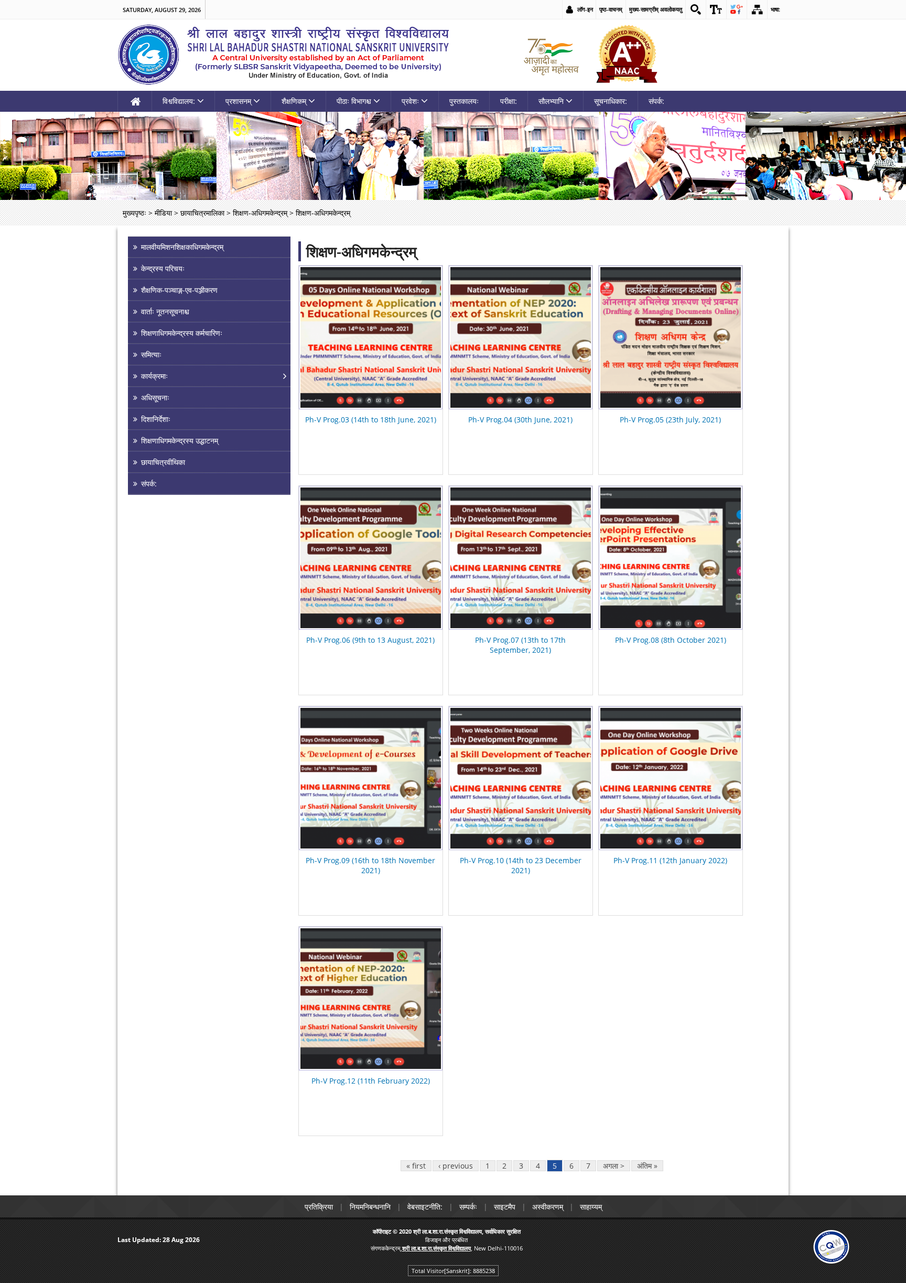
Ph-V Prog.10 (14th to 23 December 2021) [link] (520, 865)
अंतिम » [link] (647, 1166)
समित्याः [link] (151, 354)
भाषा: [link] (775, 9)
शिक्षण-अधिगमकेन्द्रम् (361, 251)
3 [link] (521, 1166)
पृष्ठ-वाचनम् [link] (610, 9)
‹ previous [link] (455, 1166)
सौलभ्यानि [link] (551, 101)
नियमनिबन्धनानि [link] (370, 1207)
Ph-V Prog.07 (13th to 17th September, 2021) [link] (520, 645)
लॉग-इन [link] (585, 9)
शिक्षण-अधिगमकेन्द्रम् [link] (260, 213)
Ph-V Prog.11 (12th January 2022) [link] (670, 860)
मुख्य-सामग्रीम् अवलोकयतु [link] (655, 9)
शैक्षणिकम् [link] (294, 101)
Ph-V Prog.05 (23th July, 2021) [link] (670, 420)
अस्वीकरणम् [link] (547, 1207)
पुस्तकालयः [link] (464, 101)
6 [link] (571, 1166)
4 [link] (538, 1166)
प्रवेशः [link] (410, 101)
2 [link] (504, 1166)
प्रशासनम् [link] (238, 101)
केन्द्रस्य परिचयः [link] (163, 268)
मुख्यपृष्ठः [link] (134, 213)
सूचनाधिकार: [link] (610, 101)
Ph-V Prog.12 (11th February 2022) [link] (370, 1081)
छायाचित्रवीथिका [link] (163, 462)
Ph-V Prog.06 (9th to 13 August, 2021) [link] (370, 640)
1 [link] (488, 1166)
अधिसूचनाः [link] (155, 397)
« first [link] (416, 1166)
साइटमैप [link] (504, 1207)
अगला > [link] (613, 1166)
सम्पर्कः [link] (468, 1207)
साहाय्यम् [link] (591, 1207)
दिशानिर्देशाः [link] (155, 419)
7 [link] (588, 1166)
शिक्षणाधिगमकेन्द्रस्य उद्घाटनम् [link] (179, 441)
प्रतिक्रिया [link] (319, 1207)
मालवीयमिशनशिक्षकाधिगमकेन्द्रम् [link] (182, 247)
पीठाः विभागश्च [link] (354, 101)
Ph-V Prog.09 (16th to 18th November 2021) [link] (370, 865)
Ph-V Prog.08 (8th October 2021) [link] (670, 640)
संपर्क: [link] (656, 101)
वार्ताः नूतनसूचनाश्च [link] (165, 311)
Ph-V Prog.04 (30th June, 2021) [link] (520, 420)
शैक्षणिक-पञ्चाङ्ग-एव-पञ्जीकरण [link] (179, 290)
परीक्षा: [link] (508, 101)
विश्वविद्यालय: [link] (179, 101)
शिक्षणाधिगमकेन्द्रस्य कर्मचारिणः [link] (181, 333)
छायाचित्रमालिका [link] (202, 213)
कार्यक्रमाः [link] (154, 376)
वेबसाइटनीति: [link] (425, 1207)
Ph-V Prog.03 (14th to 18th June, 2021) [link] (370, 420)
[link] (696, 9)
